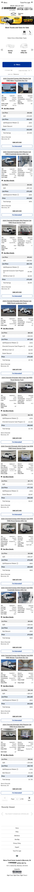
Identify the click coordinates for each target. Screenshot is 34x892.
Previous (2, 20)
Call (30, 34)
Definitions (17, 835)
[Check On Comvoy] (17, 856)
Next (30, 16)
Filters (18, 65)
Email (24, 34)
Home (17, 828)
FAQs (17, 832)
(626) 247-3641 (19, 6)
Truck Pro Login (17, 851)
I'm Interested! (17, 146)
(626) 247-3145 (17, 142)
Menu (5, 2)
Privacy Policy (17, 843)
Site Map (17, 839)
